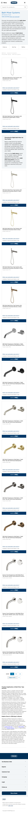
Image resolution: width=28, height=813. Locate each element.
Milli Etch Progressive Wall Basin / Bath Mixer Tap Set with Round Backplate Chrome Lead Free (14, 344)
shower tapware (10, 728)
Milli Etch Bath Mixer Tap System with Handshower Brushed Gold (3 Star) (12, 229)
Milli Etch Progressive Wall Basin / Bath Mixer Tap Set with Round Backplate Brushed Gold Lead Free (13, 460)
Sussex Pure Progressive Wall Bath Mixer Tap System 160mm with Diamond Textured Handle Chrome (14, 575)
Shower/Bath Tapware (6, 54)
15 (12, 674)
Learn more (10, 805)
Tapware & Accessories (12, 53)
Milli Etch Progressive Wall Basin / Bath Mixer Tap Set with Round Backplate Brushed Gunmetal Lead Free (13, 498)
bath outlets (21, 726)
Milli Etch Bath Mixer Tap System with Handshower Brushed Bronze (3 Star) (12, 306)
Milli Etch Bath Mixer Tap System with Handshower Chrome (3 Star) (12, 78)
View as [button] (5, 47)
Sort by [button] (14, 47)
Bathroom (4, 53)
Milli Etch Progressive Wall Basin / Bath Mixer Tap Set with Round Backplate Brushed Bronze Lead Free (13, 537)
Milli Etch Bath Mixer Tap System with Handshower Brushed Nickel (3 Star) (12, 190)
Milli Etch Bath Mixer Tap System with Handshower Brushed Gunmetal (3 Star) (13, 267)
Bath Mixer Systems (16, 54)
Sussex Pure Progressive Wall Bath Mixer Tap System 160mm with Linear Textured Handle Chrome (13, 614)
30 (16, 674)
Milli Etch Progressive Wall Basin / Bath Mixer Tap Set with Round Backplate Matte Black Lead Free (13, 383)
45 (20, 674)
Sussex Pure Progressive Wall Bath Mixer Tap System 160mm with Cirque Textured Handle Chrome (13, 652)
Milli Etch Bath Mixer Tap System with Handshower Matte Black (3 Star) (12, 117)
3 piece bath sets (8, 726)
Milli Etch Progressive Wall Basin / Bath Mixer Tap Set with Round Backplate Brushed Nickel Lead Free (13, 421)
